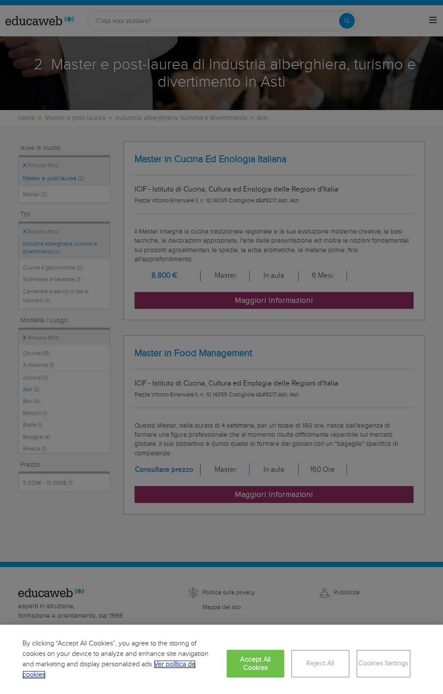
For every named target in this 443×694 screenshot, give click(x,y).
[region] (221, 659)
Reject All (320, 663)
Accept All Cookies (255, 663)
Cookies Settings (383, 663)
